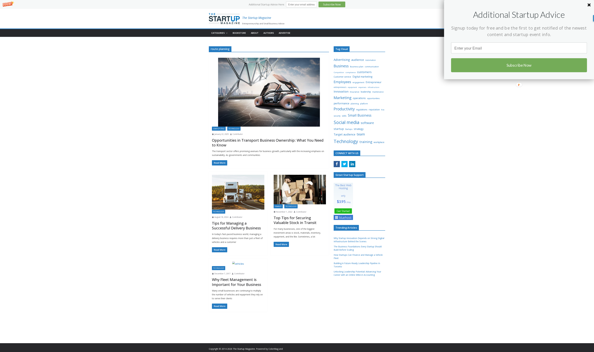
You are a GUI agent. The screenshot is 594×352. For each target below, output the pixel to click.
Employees (342, 81)
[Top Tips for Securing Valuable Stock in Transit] (300, 189)
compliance (350, 72)
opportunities (373, 98)
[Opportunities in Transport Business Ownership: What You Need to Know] (269, 92)
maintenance (378, 92)
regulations (361, 109)
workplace (379, 142)
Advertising (342, 60)
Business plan (356, 66)
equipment (352, 87)
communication (372, 66)
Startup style (218, 129)
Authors (268, 32)
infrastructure (373, 87)
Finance (278, 206)
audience (357, 60)
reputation (374, 109)
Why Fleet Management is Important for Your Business (236, 282)
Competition (339, 72)
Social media (346, 122)
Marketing (342, 97)
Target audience (344, 134)
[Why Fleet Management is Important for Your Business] (238, 264)
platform (364, 103)
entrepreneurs (340, 87)
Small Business (359, 115)
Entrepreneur (373, 82)
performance (341, 103)
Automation (370, 60)
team (361, 134)
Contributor (237, 134)
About (254, 32)
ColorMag (273, 348)
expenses (362, 87)
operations (359, 98)
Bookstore (239, 32)
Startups (348, 129)
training (365, 141)
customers (364, 72)
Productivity (344, 108)
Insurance (354, 91)
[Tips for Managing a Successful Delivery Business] (238, 192)
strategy (359, 129)
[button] (297, 4)
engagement (358, 82)
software (367, 123)
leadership (366, 91)
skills (344, 115)
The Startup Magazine (256, 18)
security (337, 116)
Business (341, 65)
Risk (382, 110)
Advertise (284, 32)
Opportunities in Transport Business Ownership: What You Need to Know (267, 143)
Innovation (341, 91)
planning (355, 103)
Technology (233, 129)
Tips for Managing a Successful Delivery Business (236, 225)
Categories (218, 32)
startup (339, 129)
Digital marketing (362, 76)
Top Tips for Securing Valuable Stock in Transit (295, 220)
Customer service (342, 76)
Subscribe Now (332, 4)
